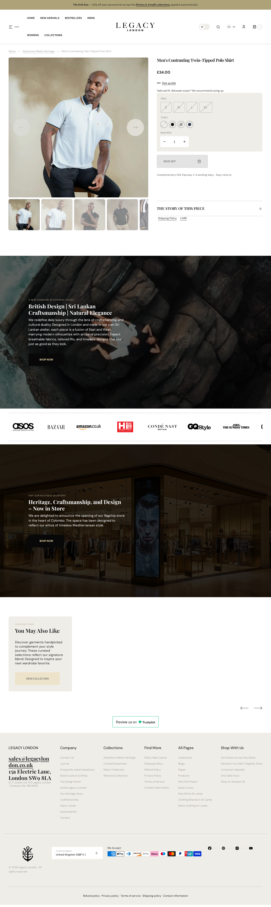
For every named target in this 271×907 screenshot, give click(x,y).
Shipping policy (151, 896)
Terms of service (131, 896)
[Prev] (244, 708)
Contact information (175, 896)
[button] (218, 27)
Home (12, 51)
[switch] (204, 27)
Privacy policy (110, 896)
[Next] (258, 708)
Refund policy (91, 896)
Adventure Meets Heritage (38, 51)
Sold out (169, 161)
